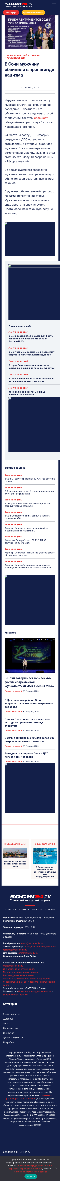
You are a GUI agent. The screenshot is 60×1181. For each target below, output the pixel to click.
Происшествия (15, 58)
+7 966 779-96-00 (25, 917)
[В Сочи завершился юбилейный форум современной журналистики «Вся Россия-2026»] (30, 655)
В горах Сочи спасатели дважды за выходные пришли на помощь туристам (31, 366)
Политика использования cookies (20, 972)
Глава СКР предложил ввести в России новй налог (15, 863)
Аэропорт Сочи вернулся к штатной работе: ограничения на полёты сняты (27, 529)
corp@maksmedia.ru (27, 953)
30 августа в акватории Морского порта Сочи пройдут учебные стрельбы (27, 504)
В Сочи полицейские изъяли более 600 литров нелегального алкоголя (31, 380)
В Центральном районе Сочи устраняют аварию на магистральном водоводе (31, 353)
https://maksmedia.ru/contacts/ (40, 946)
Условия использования (15, 994)
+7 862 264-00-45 (44, 917)
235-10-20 (30, 927)
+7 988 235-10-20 (35, 933)
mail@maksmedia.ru (13, 965)
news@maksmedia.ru (32, 943)
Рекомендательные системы (18, 975)
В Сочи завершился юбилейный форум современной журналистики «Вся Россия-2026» (30, 339)
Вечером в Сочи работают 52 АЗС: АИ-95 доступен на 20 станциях (25, 541)
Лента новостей (16, 55)
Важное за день (13, 475)
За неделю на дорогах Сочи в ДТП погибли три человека (28, 393)
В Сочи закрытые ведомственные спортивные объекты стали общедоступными (45, 872)
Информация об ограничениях (19, 969)
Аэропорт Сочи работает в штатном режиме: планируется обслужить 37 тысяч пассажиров (28, 566)
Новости (34, 55)
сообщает (41, 117)
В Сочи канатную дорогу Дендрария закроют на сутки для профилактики (29, 492)
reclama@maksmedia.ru (15, 949)
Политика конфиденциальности (34, 991)
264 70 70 (28, 920)
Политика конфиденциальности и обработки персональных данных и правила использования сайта (29, 981)
